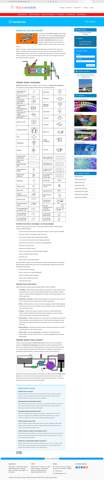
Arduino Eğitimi (22, 470)
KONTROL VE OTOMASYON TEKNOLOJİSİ (85, 157)
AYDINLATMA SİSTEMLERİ (80, 99)
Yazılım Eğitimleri (81, 14)
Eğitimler (35, 477)
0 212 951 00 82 (13, 1)
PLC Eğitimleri (60, 14)
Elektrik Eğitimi (12, 466)
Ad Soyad (78, 54)
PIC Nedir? (41, 466)
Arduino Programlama (35, 468)
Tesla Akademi (17, 477)
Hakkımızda (69, 7)
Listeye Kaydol (90, 65)
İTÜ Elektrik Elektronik (41, 470)
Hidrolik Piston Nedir (79, 182)
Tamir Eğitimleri (71, 14)
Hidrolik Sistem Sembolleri (81, 197)
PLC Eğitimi (15, 470)
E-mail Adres (79, 59)
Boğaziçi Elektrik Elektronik (37, 472)
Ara (93, 1)
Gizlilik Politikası (41, 477)
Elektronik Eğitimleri (34, 14)
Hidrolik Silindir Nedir (80, 185)
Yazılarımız (86, 7)
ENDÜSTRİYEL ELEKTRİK (80, 128)
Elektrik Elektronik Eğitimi (14, 468)
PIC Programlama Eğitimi (22, 466)
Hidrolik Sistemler (79, 176)
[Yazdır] (20, 452)
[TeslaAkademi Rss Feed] (56, 1)
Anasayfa (62, 7)
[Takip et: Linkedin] (53, 1)
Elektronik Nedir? (34, 466)
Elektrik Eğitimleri (22, 14)
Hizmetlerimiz (77, 7)
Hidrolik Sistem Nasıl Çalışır (81, 191)
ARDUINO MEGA (78, 114)
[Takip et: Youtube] (84, 467)
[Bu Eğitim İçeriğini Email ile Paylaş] (17, 452)
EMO (45, 472)
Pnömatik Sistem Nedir (80, 179)
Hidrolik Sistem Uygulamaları (82, 194)
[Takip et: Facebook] (48, 1)
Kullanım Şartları (49, 477)
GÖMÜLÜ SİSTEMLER (79, 143)
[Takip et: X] (51, 1)
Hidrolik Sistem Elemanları (81, 188)
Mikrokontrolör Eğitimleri (48, 14)
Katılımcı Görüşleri (83, 71)
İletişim (91, 7)
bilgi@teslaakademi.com (24, 1)
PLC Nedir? (47, 466)
